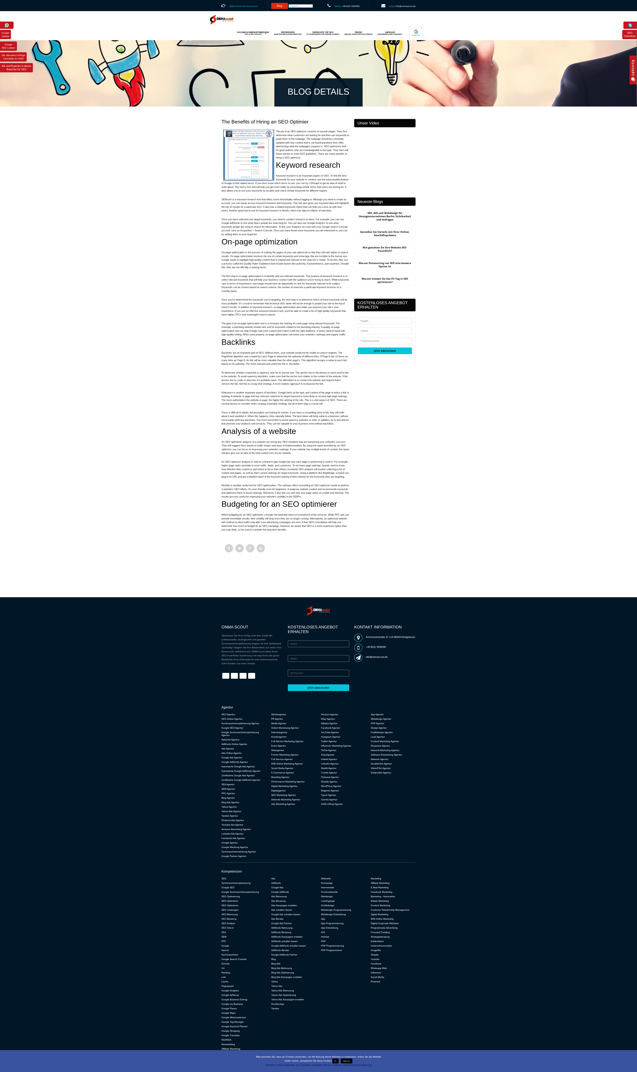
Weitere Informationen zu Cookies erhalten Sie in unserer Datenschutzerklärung (318, 1065)
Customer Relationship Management (390, 910)
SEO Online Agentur (232, 719)
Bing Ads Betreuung (281, 968)
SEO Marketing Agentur (283, 795)
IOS (323, 932)
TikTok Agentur (328, 750)
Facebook (376, 963)
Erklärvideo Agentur (381, 772)
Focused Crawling (380, 932)
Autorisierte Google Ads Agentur (238, 766)
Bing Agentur (228, 798)
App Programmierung (332, 923)
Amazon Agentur (329, 714)
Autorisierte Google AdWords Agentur (241, 771)
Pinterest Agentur (330, 777)
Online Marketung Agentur (285, 728)
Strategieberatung (380, 936)
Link (223, 977)
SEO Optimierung (230, 896)
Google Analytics (230, 990)
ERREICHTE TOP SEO (323, 33)
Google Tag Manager (232, 1022)
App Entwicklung (329, 927)
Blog (279, 5)
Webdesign (327, 896)
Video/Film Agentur (381, 768)
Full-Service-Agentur (282, 759)
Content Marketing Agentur (385, 741)
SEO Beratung (229, 919)
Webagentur (277, 750)
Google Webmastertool (233, 1017)
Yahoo (274, 981)
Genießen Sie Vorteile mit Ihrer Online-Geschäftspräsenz (385, 233)
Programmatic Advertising (384, 927)
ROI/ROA (226, 1039)
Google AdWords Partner (284, 954)
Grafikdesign (327, 905)
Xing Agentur (327, 754)
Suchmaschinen (229, 954)
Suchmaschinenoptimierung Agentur (240, 723)
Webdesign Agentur (381, 719)
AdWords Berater (280, 950)
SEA (223, 932)
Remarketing (228, 1044)
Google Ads (277, 887)
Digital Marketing (379, 914)
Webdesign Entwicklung (333, 914)
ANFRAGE (390, 33)
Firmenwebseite (329, 892)
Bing (273, 959)
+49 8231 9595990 (350, 6)
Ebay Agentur (328, 719)
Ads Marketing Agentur (283, 804)
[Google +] (250, 548)
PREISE (358, 33)
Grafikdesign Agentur (382, 732)
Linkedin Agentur (330, 763)
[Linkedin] (261, 548)
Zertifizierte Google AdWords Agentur (240, 780)
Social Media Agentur (282, 768)
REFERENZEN (288, 33)
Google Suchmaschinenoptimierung (240, 892)
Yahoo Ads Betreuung (282, 990)
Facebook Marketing (381, 892)
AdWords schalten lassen (284, 941)
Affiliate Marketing (230, 1048)
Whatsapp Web (379, 968)
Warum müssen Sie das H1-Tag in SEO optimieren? (385, 280)
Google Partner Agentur (233, 856)
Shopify (375, 954)
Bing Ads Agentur (230, 802)
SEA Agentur (228, 784)
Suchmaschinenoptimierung (236, 883)
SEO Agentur (228, 714)
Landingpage (328, 901)
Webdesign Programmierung (336, 910)
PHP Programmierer (331, 950)
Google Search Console (234, 959)
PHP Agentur (377, 723)
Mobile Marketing (380, 901)
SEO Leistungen (230, 910)
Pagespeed (227, 986)
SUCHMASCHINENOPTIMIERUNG (253, 33)
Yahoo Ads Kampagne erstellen (287, 999)
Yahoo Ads (276, 986)
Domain (225, 963)
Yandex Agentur (229, 815)
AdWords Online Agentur (234, 744)
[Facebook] (229, 548)
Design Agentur (379, 728)
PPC (223, 941)
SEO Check (227, 927)
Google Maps (228, 1013)
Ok (335, 1061)
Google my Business (232, 1004)
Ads (273, 878)
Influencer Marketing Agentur (336, 745)
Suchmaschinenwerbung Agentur (238, 851)
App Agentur (377, 714)
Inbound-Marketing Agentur (385, 750)
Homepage (327, 883)
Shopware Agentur (380, 745)
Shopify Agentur (329, 781)
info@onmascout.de (405, 6)
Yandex (275, 1008)
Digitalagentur (278, 790)
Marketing (376, 878)
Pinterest (375, 981)
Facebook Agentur (330, 728)
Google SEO (228, 887)
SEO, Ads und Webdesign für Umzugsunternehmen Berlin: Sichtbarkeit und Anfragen (385, 216)
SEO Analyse (228, 923)
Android (325, 936)
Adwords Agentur (230, 739)
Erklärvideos (377, 941)
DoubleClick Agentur (381, 763)
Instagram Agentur (330, 736)
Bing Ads (275, 963)
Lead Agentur (378, 736)
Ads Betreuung (279, 896)
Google (225, 945)
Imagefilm (376, 950)
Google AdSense (230, 995)
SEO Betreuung (229, 914)
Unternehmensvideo (381, 945)
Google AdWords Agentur (234, 762)
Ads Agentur (227, 748)
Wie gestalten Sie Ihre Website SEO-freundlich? (385, 249)
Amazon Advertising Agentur (236, 829)
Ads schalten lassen (281, 910)
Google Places (229, 1008)
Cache (224, 981)
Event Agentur (278, 745)
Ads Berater (277, 919)
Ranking (225, 972)
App (323, 919)
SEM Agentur (228, 789)
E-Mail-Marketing (380, 887)
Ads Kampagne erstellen (284, 905)
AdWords (276, 883)
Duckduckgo (277, 1004)
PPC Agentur (228, 793)
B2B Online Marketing (382, 919)
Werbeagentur (278, 714)
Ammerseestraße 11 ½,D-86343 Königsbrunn (390, 637)
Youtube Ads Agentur (232, 824)
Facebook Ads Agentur (233, 838)
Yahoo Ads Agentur (231, 811)
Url (222, 968)
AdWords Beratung (281, 932)
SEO (223, 878)
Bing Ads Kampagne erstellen (286, 977)
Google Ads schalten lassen (285, 914)
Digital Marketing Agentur (284, 786)
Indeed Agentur (329, 759)
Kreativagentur (279, 736)
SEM (223, 936)
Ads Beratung (278, 901)
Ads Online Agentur (231, 753)
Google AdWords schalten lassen (288, 945)
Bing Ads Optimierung (282, 972)
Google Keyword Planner (234, 1026)
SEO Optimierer (229, 901)
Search (225, 950)
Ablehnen (346, 1061)
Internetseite (327, 887)
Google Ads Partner (281, 923)
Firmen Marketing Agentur (285, 754)
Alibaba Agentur (329, 723)
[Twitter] (239, 548)
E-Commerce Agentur (282, 772)
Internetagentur (279, 732)
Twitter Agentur (329, 741)
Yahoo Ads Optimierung (283, 995)
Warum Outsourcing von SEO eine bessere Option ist (385, 264)
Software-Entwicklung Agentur (386, 754)
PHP (323, 941)
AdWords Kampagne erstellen (287, 936)
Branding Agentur (280, 777)
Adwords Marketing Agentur (285, 799)
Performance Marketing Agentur (288, 781)
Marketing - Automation (383, 896)
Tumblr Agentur (329, 772)
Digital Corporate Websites (385, 923)
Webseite (326, 878)
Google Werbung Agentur (234, 847)
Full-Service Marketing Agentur (287, 741)
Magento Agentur (330, 790)
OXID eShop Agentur (332, 804)
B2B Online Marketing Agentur (287, 763)
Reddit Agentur (329, 768)
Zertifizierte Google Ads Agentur (238, 775)
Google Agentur (229, 842)
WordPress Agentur (331, 786)
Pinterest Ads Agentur (232, 820)
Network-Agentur (380, 759)
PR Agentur (277, 719)
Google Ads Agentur (231, 757)
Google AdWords (280, 892)
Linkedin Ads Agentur (232, 833)
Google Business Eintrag (234, 999)
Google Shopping (230, 1031)
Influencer (376, 972)
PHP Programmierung (332, 945)
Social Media (377, 977)
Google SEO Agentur (232, 728)
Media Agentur (278, 723)
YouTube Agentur (330, 732)
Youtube (375, 959)
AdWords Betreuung (281, 927)
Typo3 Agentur (328, 795)
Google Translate (230, 1035)
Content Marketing (380, 905)
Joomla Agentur (329, 799)
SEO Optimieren (230, 905)
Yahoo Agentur (229, 806)
